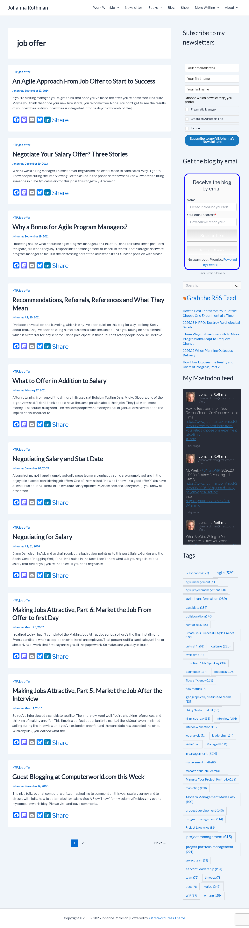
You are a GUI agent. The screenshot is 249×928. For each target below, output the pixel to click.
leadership (222, 735)
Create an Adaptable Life (207, 118)
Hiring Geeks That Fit (202, 710)
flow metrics (196, 688)
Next (160, 843)
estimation (196, 672)
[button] (117, 8)
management (201, 754)
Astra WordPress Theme (166, 918)
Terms (209, 273)
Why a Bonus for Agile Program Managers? (69, 227)
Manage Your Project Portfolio (211, 779)
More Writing (205, 8)
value (212, 887)
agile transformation (206, 599)
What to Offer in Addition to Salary (59, 380)
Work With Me (104, 8)
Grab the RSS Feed (211, 298)
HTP (15, 72)
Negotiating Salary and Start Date (57, 458)
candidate (196, 608)
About (229, 8)
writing (213, 895)
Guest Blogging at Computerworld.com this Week (78, 776)
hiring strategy (198, 718)
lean (192, 744)
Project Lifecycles (201, 827)
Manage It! (217, 744)
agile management (201, 582)
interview (227, 718)
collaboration (199, 616)
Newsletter (133, 8)
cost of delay (197, 624)
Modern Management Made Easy (210, 799)
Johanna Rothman (28, 7)
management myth (201, 762)
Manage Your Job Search (205, 771)
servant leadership (204, 869)
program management (204, 819)
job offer (24, 72)
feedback (224, 672)
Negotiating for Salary (42, 536)
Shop (185, 8)
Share (60, 120)
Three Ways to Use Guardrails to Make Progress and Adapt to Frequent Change (211, 339)
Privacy (220, 273)
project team (197, 860)
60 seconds (197, 573)
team (192, 877)
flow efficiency (199, 680)
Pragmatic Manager (204, 109)
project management (209, 837)
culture (221, 646)
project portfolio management (209, 849)
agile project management (206, 590)
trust (191, 886)
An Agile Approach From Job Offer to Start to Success (83, 81)
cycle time (195, 655)
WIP (191, 895)
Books (153, 8)
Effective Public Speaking (206, 663)
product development (205, 810)
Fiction (195, 128)
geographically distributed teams (208, 699)
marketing (196, 788)
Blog (171, 8)
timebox (213, 877)
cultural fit (195, 646)
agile (226, 573)
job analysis (195, 735)
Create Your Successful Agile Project (210, 635)
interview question (201, 727)
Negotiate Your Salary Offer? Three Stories (70, 154)
